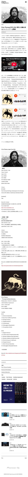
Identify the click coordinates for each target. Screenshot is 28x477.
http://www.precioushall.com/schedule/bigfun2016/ (12, 265)
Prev (2, 458)
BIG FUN (15, 379)
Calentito (3, 379)
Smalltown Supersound (17, 377)
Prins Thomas (9, 377)
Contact (3, 377)
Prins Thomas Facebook (6, 367)
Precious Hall (9, 379)
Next (26, 458)
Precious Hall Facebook (6, 369)
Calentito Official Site (5, 372)
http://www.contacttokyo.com (7, 207)
